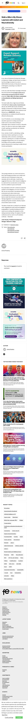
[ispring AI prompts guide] (14, 301)
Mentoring (6, 554)
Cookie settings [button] (9, 717)
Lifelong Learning (19, 545)
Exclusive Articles (6, 646)
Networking (5, 699)
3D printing (6, 508)
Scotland (20, 560)
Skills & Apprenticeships (8, 627)
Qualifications (13, 560)
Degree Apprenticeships (10, 533)
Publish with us (5, 611)
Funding (16, 536)
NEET (12, 554)
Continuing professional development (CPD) (13, 527)
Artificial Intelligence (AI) (10, 514)
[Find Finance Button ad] (14, 331)
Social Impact (5, 629)
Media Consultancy (6, 661)
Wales (12, 575)
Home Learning (7, 539)
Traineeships (18, 572)
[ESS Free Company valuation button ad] (14, 285)
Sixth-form (11, 563)
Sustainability (20, 569)
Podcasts (4, 669)
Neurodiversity (11, 227)
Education (4, 622)
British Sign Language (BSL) (10, 520)
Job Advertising (6, 660)
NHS (5, 557)
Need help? (4, 687)
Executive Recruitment (7, 637)
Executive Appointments (8, 636)
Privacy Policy (5, 613)
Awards (4, 695)
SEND (5, 563)
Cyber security (15, 530)
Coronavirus (7, 530)
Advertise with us (6, 612)
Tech (11, 572)
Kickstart (6, 542)
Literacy (6, 548)
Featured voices (14, 224)
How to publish (5, 678)
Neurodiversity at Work (13, 230)
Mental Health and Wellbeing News (12, 551)
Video (3, 671)
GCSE (21, 536)
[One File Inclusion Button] (14, 164)
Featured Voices (6, 647)
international (17, 539)
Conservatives (7, 523)
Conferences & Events (7, 696)
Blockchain (15, 517)
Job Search (5, 638)
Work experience (8, 578)
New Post (4, 681)
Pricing (3, 655)
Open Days (4, 700)
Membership (5, 686)
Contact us (4, 608)
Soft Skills (18, 563)
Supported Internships (9, 569)
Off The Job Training (13, 557)
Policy (21, 557)
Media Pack (5, 657)
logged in (13, 266)
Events (3, 683)
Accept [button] (19, 717)
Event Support (5, 662)
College (21, 520)
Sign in (23, 3)
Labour (12, 542)
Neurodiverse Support (13, 232)
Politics (5, 560)
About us (4, 606)
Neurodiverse (11, 228)
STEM (10, 566)
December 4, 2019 (10, 29)
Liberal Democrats (8, 545)
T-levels (6, 572)
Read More (4, 715)
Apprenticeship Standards (10, 511)
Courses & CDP (5, 697)
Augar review (7, 517)
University (6, 575)
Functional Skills (8, 536)
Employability (5, 624)
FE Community (5, 609)
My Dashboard (5, 682)
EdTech (4, 623)
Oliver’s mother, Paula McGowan (17, 104)
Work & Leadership (6, 626)
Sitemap (4, 615)
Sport (5, 566)
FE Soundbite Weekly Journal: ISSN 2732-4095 (13, 648)
